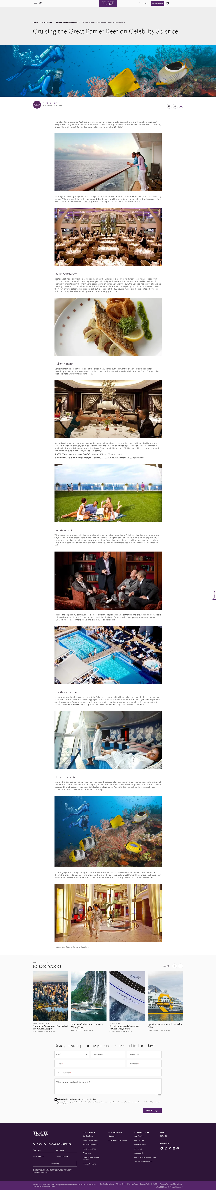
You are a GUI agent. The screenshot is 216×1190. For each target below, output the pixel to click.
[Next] (180, 965)
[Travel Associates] (108, 3)
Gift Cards (87, 1153)
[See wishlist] (167, 3)
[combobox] (72, 1054)
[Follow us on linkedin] (173, 1149)
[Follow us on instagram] (165, 1149)
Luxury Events (140, 1144)
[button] (152, 1110)
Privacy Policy (44, 1172)
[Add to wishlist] (181, 106)
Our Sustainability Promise (145, 1157)
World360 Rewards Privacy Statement (169, 1187)
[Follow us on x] (169, 1149)
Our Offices (139, 1140)
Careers (111, 1136)
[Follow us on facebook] (161, 1149)
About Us (138, 1149)
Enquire (157, 3)
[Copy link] (175, 106)
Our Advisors (139, 1136)
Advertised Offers (90, 1144)
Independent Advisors (117, 1140)
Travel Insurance (89, 1149)
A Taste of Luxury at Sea (110, 454)
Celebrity (88, 201)
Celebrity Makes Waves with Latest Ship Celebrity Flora (117, 457)
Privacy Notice (121, 1184)
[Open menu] (35, 3)
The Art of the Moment (143, 1161)
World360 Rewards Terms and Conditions (167, 1184)
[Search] (40, 3)
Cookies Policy (145, 1184)
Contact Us (139, 1153)
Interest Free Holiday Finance (91, 1158)
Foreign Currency (90, 1164)
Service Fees (88, 1136)
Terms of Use (63, 1169)
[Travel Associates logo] (40, 1136)
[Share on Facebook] (169, 106)
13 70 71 (146, 3)
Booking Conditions (107, 1184)
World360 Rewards (90, 1140)
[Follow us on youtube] (177, 1149)
